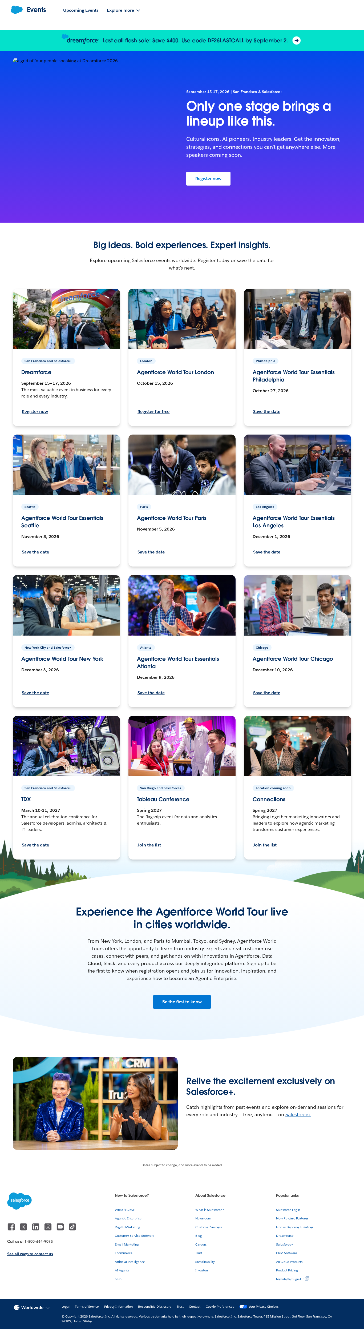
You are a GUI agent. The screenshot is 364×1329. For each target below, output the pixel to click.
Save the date (266, 411)
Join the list (149, 845)
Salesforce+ (298, 1114)
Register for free (153, 411)
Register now (208, 178)
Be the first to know (181, 1002)
